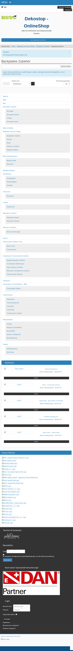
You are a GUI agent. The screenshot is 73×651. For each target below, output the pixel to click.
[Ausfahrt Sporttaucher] (18, 368)
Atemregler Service (12, 121)
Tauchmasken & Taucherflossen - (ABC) (15, 284)
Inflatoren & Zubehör (13, 146)
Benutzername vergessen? (11, 625)
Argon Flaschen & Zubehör (15, 267)
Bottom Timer (11, 246)
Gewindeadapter (12, 182)
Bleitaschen (10, 164)
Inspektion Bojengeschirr (51, 417)
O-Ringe (9, 118)
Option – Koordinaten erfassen (51, 385)
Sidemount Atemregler (13, 232)
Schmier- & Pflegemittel (14, 334)
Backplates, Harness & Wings (26, 46)
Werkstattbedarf (8, 319)
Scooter (5, 238)
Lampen (5, 202)
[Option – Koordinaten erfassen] (18, 384)
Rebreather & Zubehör (10, 213)
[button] (64, 7)
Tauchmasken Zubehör (14, 288)
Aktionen (5, 96)
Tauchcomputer (11, 249)
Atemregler (10, 111)
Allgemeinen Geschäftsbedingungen (25, 556)
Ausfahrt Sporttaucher (51, 369)
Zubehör (5, 344)
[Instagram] (39, 7)
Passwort (5, 610)
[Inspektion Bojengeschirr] (18, 416)
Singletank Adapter (12, 150)
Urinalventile (10, 310)
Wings (8, 143)
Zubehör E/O (11, 207)
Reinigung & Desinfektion (14, 327)
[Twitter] (36, 7)
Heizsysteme (10, 299)
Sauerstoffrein (11, 331)
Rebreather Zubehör (13, 217)
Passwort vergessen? (9, 628)
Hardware (10, 185)
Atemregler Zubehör (13, 114)
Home (13, 46)
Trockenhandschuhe (13, 303)
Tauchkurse (6, 281)
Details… (36, 378)
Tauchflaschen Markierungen (15, 264)
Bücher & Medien (8, 128)
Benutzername (7, 606)
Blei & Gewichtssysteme (10, 156)
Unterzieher (10, 306)
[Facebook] (33, 7)
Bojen (4, 100)
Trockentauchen (8, 295)
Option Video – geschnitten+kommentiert (51, 401)
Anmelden (7, 619)
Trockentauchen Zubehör (14, 313)
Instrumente (6, 192)
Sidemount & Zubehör (9, 227)
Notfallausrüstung (12, 349)
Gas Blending (7, 174)
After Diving (10, 352)
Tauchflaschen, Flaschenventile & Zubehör (16, 256)
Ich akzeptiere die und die (28, 556)
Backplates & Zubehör (43, 46)
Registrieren (6, 622)
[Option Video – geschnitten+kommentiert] (18, 400)
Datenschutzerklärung (47, 556)
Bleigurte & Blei (11, 160)
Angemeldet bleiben (9, 614)
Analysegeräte (11, 178)
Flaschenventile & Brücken (15, 274)
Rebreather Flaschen (13, 221)
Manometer (10, 196)
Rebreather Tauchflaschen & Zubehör (18, 271)
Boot (4, 103)
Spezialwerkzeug (12, 338)
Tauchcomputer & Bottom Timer (12, 242)
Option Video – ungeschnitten (51, 432)
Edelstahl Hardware (9, 170)
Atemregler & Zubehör (9, 107)
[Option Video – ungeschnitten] (18, 432)
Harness (9, 139)
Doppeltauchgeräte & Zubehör (16, 260)
